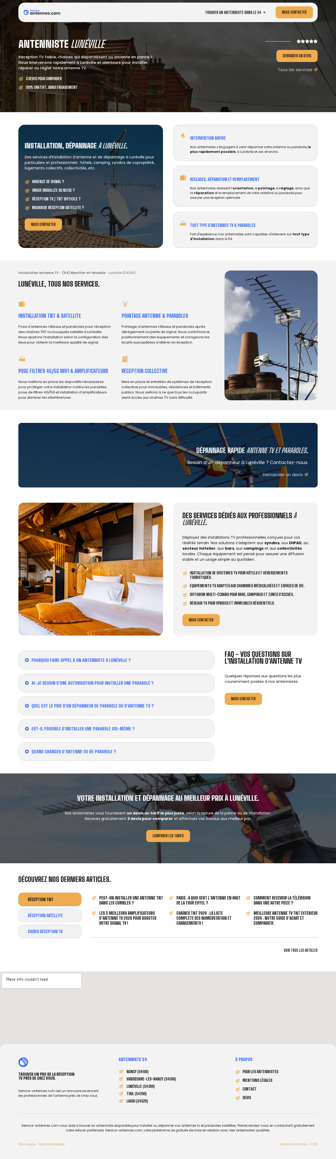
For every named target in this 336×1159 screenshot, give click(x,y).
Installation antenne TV (38, 273)
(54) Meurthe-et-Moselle (83, 273)
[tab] (49, 899)
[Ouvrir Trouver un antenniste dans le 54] (264, 12)
